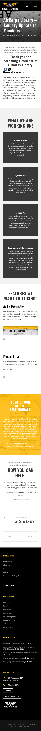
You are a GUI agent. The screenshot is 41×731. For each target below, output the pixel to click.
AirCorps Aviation (25, 521)
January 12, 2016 (13, 35)
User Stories (31, 35)
